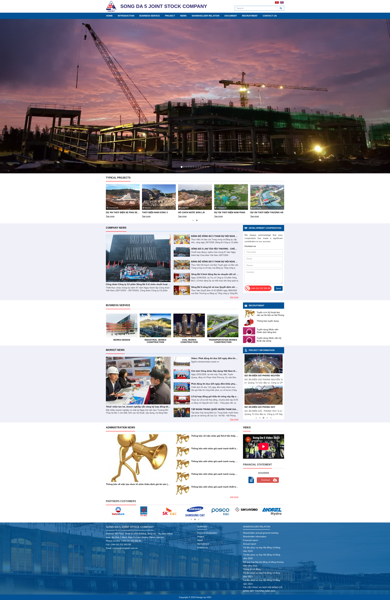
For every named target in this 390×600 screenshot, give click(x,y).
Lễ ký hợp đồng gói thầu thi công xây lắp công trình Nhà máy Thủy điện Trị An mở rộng (237, 396)
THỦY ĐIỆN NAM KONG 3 (119, 212)
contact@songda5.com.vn (125, 548)
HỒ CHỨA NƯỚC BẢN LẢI (155, 212)
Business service (149, 15)
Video (247, 427)
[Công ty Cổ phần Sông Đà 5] (111, 6)
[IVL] (272, 509)
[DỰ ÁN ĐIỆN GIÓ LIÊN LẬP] (264, 363)
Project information (262, 350)
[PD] (246, 511)
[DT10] (118, 511)
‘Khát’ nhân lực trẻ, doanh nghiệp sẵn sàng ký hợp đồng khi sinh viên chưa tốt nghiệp (151, 406)
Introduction (126, 15)
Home (109, 15)
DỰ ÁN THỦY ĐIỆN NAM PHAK (193, 212)
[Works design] (222, 325)
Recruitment (250, 15)
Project (170, 15)
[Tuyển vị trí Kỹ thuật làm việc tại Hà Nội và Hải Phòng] (249, 313)
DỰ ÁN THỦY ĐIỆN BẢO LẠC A (266, 212)
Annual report (249, 543)
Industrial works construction (121, 340)
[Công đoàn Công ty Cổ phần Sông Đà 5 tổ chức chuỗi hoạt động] (138, 258)
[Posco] (195, 511)
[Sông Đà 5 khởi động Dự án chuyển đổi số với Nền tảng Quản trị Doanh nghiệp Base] (182, 277)
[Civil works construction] (155, 325)
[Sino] (221, 509)
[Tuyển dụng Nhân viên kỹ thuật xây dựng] (249, 339)
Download (265, 480)
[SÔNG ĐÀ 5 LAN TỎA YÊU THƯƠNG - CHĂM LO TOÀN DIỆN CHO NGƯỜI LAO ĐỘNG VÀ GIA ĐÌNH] (182, 251)
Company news (116, 227)
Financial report (250, 540)
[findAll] (281, 8)
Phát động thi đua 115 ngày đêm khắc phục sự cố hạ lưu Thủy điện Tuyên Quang (233, 383)
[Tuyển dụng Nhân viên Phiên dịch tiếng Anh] (249, 330)
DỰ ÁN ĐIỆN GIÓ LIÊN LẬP (258, 375)
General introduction (207, 532)
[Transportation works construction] (189, 325)
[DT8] (169, 511)
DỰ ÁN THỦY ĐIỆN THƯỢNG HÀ (230, 212)
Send (278, 288)
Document (231, 15)
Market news (115, 349)
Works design (222, 339)
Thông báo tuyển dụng (268, 320)
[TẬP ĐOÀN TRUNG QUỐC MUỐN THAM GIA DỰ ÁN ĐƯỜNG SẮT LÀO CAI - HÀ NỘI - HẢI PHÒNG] (182, 412)
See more (110, 216)
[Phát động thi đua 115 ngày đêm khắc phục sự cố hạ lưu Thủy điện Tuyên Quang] (182, 386)
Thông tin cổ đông (252, 569)
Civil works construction (155, 340)
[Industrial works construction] (121, 325)
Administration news (120, 427)
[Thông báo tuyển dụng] (249, 322)
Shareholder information (254, 536)
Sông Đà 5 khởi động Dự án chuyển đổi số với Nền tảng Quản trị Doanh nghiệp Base (235, 274)
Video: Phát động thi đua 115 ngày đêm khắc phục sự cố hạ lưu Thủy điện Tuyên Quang (237, 358)
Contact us (270, 15)
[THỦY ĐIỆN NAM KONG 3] (264, 394)
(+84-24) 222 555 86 (131, 540)
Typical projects (118, 177)
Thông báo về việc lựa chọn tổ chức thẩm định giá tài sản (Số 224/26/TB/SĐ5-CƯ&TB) (150, 484)
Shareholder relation (205, 15)
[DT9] (144, 511)
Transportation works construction (189, 340)
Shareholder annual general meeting (260, 532)
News (183, 15)
